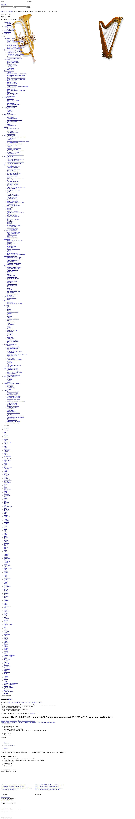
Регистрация (4, 4)
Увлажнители (10, 68)
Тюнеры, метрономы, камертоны (12, 383)
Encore (5, 519)
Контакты (6, 33)
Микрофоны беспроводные (14, 257)
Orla (5, 597)
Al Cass (6, 435)
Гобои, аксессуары (12, 176)
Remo (5, 623)
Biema (5, 473)
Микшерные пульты (12, 228)
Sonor (5, 649)
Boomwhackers (7, 480)
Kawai (5, 564)
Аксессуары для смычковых (14, 372)
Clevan (5, 492)
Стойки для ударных (12, 393)
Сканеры (9, 362)
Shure (5, 645)
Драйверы (9, 223)
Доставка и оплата (9, 30)
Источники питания (12, 61)
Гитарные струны (8, 156)
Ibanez (5, 551)
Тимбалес (9, 414)
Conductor (6, 494)
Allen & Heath (7, 442)
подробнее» (33, 713)
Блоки (8, 326)
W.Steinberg (7, 669)
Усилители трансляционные (14, 58)
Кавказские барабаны (12, 392)
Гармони (9, 44)
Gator (5, 538)
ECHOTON (7, 516)
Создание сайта (5, 799)
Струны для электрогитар (14, 163)
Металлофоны (10, 321)
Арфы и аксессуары (9, 296)
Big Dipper (6, 474)
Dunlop (6, 515)
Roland (5, 630)
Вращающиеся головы (13, 348)
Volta (5, 667)
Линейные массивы (12, 215)
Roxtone (6, 632)
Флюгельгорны (11, 193)
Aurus (5, 464)
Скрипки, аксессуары (12, 369)
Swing (5, 658)
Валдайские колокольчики (11, 683)
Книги (8, 92)
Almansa (6, 443)
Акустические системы (13, 219)
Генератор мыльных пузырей (14, 120)
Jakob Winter (7, 558)
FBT (5, 527)
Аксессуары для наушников (14, 303)
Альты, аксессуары (12, 373)
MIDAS (6, 585)
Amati (5, 447)
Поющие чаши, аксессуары (14, 267)
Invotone (6, 555)
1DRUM (6, 428)
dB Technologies (8, 506)
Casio (5, 487)
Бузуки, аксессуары (12, 281)
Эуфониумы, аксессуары (13, 205)
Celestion (6, 488)
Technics (6, 660)
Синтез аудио (7, 686)
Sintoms (6, 646)
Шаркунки (10, 271)
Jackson (6, 557)
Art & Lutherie (7, 456)
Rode (5, 628)
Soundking (6, 651)
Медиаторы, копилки (12, 145)
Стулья (9, 250)
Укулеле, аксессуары (12, 293)
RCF (5, 621)
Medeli (5, 583)
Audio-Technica (8, 459)
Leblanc (6, 575)
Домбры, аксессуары (12, 270)
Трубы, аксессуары (12, 197)
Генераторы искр (11, 125)
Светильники (10, 352)
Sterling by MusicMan (9, 655)
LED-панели (10, 357)
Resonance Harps (8, 624)
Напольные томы (11, 411)
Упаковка (9, 378)
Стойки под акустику (12, 211)
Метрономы (10, 385)
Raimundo (6, 618)
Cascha (5, 485)
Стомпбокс (10, 333)
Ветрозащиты (10, 261)
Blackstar (6, 475)
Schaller (6, 638)
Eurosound (6, 523)
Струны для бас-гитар (13, 160)
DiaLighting (7, 510)
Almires (6, 445)
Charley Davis (7, 489)
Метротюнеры (11, 387)
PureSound (6, 616)
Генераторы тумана (12, 118)
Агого (8, 320)
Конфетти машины (12, 121)
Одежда (9, 113)
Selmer (5, 641)
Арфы (8, 299)
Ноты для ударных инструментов (16, 90)
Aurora (5, 463)
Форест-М (6, 688)
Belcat (5, 470)
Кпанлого (9, 309)
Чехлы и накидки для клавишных (16, 254)
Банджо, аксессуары (12, 279)
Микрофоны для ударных (13, 421)
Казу (8, 180)
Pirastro (6, 604)
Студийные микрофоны (13, 232)
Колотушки (10, 335)
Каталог (6, 26)
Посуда (9, 108)
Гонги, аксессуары (12, 403)
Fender (5, 529)
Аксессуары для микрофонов (14, 258)
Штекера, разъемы (12, 106)
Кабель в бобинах (11, 101)
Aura (5, 461)
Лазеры (9, 345)
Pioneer (6, 603)
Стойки (9, 380)
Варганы (9, 282)
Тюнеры (9, 389)
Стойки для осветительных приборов (17, 354)
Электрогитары (11, 134)
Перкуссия (6, 305)
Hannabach (6, 543)
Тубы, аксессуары (11, 198)
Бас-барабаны (10, 408)
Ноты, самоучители (9, 71)
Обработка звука (11, 214)
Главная (3, 721)
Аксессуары (7, 59)
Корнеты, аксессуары (12, 183)
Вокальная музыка (12, 85)
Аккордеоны (10, 40)
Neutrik (6, 590)
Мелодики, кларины (12, 184)
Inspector (6, 552)
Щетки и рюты (11, 418)
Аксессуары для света (13, 355)
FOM (5, 536)
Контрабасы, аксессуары (13, 375)
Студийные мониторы (13, 233)
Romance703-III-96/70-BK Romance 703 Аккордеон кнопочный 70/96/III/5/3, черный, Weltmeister (48, 788)
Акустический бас (12, 129)
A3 (4, 429)
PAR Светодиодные (12, 350)
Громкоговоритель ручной (14, 57)
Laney (5, 573)
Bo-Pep (6, 477)
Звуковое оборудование (10, 207)
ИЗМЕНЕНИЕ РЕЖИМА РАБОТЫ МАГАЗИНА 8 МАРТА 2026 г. (24, 702)
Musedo (6, 587)
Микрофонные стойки (13, 260)
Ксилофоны (10, 337)
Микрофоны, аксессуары (10, 256)
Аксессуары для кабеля (13, 100)
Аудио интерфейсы (12, 237)
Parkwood (6, 600)
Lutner (5, 579)
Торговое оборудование (10, 376)
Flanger (6, 530)
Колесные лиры (11, 275)
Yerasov (6, 677)
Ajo (5, 432)
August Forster (7, 460)
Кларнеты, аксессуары (13, 181)
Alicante (6, 439)
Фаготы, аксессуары (12, 200)
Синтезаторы (10, 247)
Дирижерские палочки (13, 62)
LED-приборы (11, 358)
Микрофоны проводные (13, 264)
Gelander (6, 540)
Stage (5, 653)
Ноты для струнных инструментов (16, 75)
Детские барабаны (12, 420)
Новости (9, 23)
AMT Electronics (8, 452)
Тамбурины (10, 323)
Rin (5, 627)
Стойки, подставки (12, 65)
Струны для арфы (11, 298)
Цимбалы (9, 295)
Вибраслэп (10, 331)
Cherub (5, 491)
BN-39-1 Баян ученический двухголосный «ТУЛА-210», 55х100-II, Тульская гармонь (17, 788)
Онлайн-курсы (11, 96)
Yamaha (6, 676)
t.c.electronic (7, 659)
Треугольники (10, 338)
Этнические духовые (12, 204)
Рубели (9, 334)
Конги (8, 306)
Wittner (5, 673)
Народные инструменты (10, 265)
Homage (6, 547)
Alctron (6, 436)
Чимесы (9, 343)
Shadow (6, 644)
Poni (5, 607)
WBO (5, 670)
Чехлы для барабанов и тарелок (15, 415)
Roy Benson (7, 634)
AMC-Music (7, 449)
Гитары (6, 127)
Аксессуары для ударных (13, 399)
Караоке (9, 208)
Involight (6, 554)
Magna (5, 582)
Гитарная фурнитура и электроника (16, 136)
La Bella (6, 572)
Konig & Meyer (8, 568)
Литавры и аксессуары (13, 394)
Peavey (5, 602)
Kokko (5, 566)
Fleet (5, 533)
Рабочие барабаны (12, 404)
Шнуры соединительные (13, 104)
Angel (5, 453)
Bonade (6, 478)
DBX (5, 508)
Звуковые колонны (12, 52)
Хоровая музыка (11, 82)
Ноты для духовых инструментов (16, 79)
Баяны (8, 43)
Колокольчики (10, 324)
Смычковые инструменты (11, 368)
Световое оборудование (10, 344)
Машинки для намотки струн (14, 143)
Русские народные (12, 277)
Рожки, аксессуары (12, 188)
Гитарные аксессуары (9, 135)
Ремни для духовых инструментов (16, 187)
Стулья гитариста (11, 153)
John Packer (7, 561)
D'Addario (6, 502)
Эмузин (6, 693)
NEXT (5, 592)
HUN (5, 550)
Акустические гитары (13, 128)
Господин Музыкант (9, 684)
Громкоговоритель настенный (15, 51)
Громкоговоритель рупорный (14, 55)
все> (10, 699)
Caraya (5, 484)
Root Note (6, 631)
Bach (5, 466)
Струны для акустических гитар (15, 159)
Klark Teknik (7, 565)
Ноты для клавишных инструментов (16, 73)
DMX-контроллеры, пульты (14, 351)
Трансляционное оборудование (12, 50)
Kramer (6, 571)
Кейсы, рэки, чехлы (12, 226)
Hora (5, 548)
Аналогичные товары (9, 745)
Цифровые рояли (11, 246)
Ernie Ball (6, 522)
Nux (5, 595)
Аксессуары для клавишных (14, 240)
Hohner (6, 545)
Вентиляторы (10, 122)
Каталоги (9, 382)
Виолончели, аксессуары (13, 371)
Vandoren (6, 665)
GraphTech (6, 541)
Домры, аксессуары (12, 285)
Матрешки (9, 110)
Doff (5, 513)
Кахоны (9, 317)
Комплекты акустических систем (16, 212)
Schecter (6, 639)
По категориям (11, 29)
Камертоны (10, 386)
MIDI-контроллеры (12, 235)
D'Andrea (6, 503)
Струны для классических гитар (15, 162)
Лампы (9, 361)
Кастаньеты (10, 328)
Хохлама (6, 690)
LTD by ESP (7, 578)
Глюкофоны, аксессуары (13, 268)
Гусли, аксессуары (12, 284)
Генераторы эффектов (9, 114)
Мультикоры (10, 99)
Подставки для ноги (12, 142)
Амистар (6, 680)
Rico (5, 625)
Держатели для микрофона (14, 263)
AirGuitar (6, 430)
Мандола (9, 289)
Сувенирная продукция (10, 107)
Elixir (5, 517)
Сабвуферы (10, 221)
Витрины (9, 379)
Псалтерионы (10, 292)
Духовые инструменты (10, 164)
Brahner (6, 481)
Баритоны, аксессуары (13, 171)
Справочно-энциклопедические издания (18, 86)
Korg (5, 569)
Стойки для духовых (12, 167)
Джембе (9, 310)
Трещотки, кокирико (12, 340)
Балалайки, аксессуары (13, 278)
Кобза (8, 288)
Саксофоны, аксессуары (13, 190)
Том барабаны (10, 410)
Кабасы (9, 327)
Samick (5, 635)
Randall (6, 620)
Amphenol (6, 450)
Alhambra (6, 438)
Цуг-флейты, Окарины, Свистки (15, 202)
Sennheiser (6, 642)
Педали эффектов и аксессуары (15, 155)
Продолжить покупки (15, 808)
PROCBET (7, 611)
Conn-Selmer (7, 495)
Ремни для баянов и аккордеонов (15, 45)
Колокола (9, 272)
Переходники (10, 103)
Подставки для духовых (13, 166)
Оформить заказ (5, 808)
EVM (5, 526)
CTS (5, 501)
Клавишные (7, 239)
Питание (9, 209)
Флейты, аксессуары (12, 201)
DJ (7, 218)
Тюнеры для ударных (12, 422)
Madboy (6, 580)
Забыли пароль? (5, 5)
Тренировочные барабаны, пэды (15, 417)
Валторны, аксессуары (13, 174)
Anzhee (6, 454)
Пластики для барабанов (13, 397)
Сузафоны (9, 191)
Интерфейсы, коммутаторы (14, 225)
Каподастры (10, 139)
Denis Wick (7, 509)
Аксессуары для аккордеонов (14, 48)
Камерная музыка (11, 87)
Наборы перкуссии (12, 330)
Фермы (9, 366)
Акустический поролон (13, 216)
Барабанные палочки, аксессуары (16, 401)
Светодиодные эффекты (13, 347)
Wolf (5, 674)
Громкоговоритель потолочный (15, 54)
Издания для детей (12, 80)
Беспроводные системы (13, 152)
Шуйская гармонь (8, 691)
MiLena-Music (7, 586)
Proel (5, 614)
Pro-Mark (6, 610)
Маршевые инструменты (13, 396)
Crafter (5, 499)
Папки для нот (11, 89)
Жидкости (9, 124)
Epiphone (6, 520)
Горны (8, 177)
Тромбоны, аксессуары (13, 195)
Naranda (6, 589)
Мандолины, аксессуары (13, 291)
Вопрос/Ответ (7, 32)
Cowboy (6, 498)
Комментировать (5, 797)
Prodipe (6, 613)
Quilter (5, 617)
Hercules (6, 544)
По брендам (10, 27)
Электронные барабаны (13, 413)
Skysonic (6, 648)
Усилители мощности (12, 229)
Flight (5, 534)
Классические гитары (12, 132)
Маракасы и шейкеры (12, 312)
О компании (7, 22)
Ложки (9, 274)
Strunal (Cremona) (8, 656)
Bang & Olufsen (8, 467)
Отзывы (6, 748)
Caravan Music (7, 482)
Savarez (6, 637)
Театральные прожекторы (14, 365)
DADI (5, 505)
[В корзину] (31, 794)
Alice (5, 440)
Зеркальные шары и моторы (14, 359)
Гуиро (8, 314)
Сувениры (9, 111)
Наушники (6, 300)
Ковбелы (9, 313)
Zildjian (6, 679)
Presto (5, 609)
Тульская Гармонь (8, 687)
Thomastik (6, 663)
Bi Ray (5, 471)
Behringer (6, 468)
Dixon (5, 512)
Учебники (9, 72)
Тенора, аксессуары (12, 194)
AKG (5, 433)
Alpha (5, 446)
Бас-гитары (10, 131)
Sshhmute (6, 652)
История (9, 25)
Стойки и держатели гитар (14, 148)
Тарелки (9, 400)
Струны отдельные (12, 157)
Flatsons (6, 531)
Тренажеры (10, 66)
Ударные (6, 390)
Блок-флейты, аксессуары (14, 173)
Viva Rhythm (7, 666)
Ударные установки (12, 407)
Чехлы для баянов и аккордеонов (15, 47)
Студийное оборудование (10, 230)
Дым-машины (10, 117)
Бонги (8, 307)
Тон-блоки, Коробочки (13, 319)
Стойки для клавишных (13, 249)
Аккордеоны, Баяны (9, 38)
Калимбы (9, 316)
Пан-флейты (10, 186)
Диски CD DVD (11, 94)
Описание (6, 743)
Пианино (9, 244)
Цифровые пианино (12, 253)
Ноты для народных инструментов (16, 78)
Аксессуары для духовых (13, 169)
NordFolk (6, 593)
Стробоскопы (10, 364)
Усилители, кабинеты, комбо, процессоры (18, 141)
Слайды (9, 146)
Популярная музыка (12, 83)
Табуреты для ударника (13, 406)
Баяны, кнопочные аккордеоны (15, 41)
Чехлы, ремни (10, 69)
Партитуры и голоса (12, 93)
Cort (5, 496)
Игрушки (9, 286)
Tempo (5, 662)
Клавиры (9, 76)
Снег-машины (10, 115)
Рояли (8, 251)
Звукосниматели (11, 138)
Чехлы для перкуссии (12, 341)
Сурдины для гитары (12, 149)
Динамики (9, 222)
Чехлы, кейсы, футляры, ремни (15, 150)
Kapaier (6, 562)
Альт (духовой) (11, 170)
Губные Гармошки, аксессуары (15, 178)
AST (5, 457)
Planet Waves (7, 606)
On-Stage (6, 596)
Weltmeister (7, 672)
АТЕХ (5, 681)
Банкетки (9, 242)
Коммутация (7, 97)
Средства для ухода (12, 64)
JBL (5, 559)
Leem (5, 576)
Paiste (5, 599)
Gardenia (6, 537)
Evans (5, 524)
